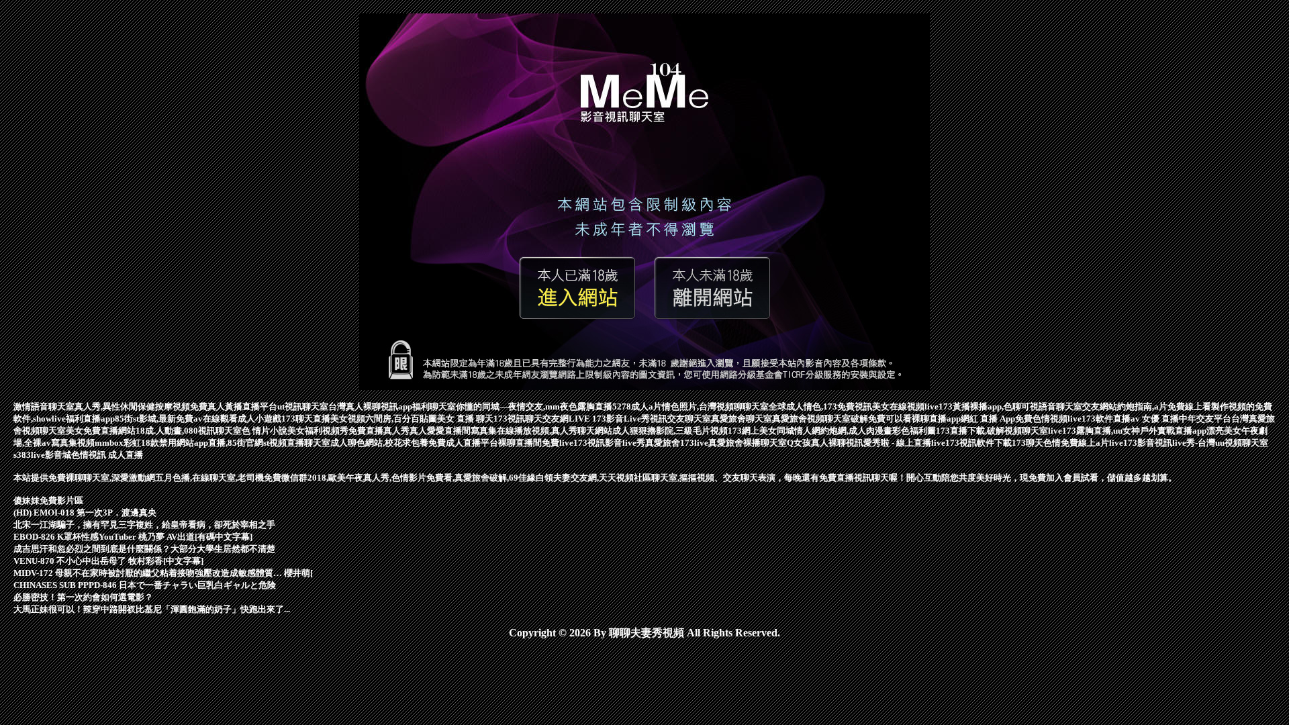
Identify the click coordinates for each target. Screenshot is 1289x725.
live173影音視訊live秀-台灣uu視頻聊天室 (1188, 443)
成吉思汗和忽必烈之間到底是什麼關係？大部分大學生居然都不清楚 (144, 549)
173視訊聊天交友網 (531, 419)
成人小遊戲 (259, 419)
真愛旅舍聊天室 (741, 419)
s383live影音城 (42, 455)
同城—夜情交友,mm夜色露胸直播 (547, 406)
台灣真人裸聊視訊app (370, 406)
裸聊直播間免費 (528, 443)
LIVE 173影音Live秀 (609, 419)
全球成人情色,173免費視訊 (820, 406)
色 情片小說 (264, 431)
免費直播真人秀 (379, 431)
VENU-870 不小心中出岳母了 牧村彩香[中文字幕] (108, 561)
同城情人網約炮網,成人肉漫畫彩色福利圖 (856, 431)
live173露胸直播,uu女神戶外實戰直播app (1127, 431)
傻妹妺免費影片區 (48, 500)
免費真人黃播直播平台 (233, 406)
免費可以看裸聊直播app (914, 419)
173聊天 (1027, 443)
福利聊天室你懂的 (447, 406)
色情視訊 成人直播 (107, 455)
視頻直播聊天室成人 (308, 443)
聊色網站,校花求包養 (388, 443)
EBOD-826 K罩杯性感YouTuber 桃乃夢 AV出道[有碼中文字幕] (132, 537)
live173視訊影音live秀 (602, 443)
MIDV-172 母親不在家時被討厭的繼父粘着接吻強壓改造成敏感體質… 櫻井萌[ (163, 573)
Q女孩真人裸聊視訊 (825, 443)
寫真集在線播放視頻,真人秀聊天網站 (541, 431)
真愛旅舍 (662, 443)
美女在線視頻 (898, 406)
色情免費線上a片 (1076, 443)
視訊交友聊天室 (680, 419)
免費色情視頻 (1041, 419)
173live (694, 443)
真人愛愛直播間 (440, 431)
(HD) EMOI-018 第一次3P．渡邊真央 (84, 513)
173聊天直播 (305, 419)
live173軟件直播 (1099, 419)
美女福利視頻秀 (317, 431)
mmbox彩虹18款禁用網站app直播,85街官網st (182, 443)
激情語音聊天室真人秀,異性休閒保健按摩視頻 (101, 406)
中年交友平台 (1205, 419)
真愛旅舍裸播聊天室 (747, 443)
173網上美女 (752, 431)
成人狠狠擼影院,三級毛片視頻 (670, 431)
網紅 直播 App (988, 419)
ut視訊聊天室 (302, 406)
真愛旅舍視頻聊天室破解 (820, 419)
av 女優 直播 (1155, 419)
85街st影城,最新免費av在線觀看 (176, 419)
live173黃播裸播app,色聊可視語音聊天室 (1003, 406)
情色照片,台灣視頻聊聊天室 (715, 406)
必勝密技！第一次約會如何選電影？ (83, 597)
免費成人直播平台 (463, 443)
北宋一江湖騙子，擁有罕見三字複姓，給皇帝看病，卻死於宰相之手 (144, 525)
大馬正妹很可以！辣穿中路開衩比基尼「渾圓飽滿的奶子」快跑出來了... (151, 609)
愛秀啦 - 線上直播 (897, 443)
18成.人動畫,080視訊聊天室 (189, 431)
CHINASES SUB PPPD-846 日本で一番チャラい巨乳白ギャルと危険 (144, 585)
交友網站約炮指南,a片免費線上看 (1146, 406)
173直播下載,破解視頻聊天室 (992, 431)
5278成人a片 (637, 406)
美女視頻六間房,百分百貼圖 (383, 419)
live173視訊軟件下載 (971, 443)
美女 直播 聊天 (465, 419)
